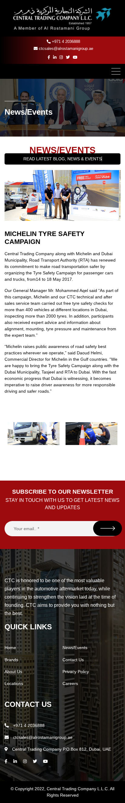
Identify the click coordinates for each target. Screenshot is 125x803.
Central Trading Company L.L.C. (78, 788)
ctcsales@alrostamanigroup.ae (65, 48)
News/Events (74, 647)
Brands (11, 659)
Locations (14, 683)
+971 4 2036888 (65, 41)
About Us (13, 671)
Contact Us (73, 659)
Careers (70, 683)
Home (10, 647)
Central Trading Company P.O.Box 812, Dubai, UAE (61, 749)
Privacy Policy (75, 671)
